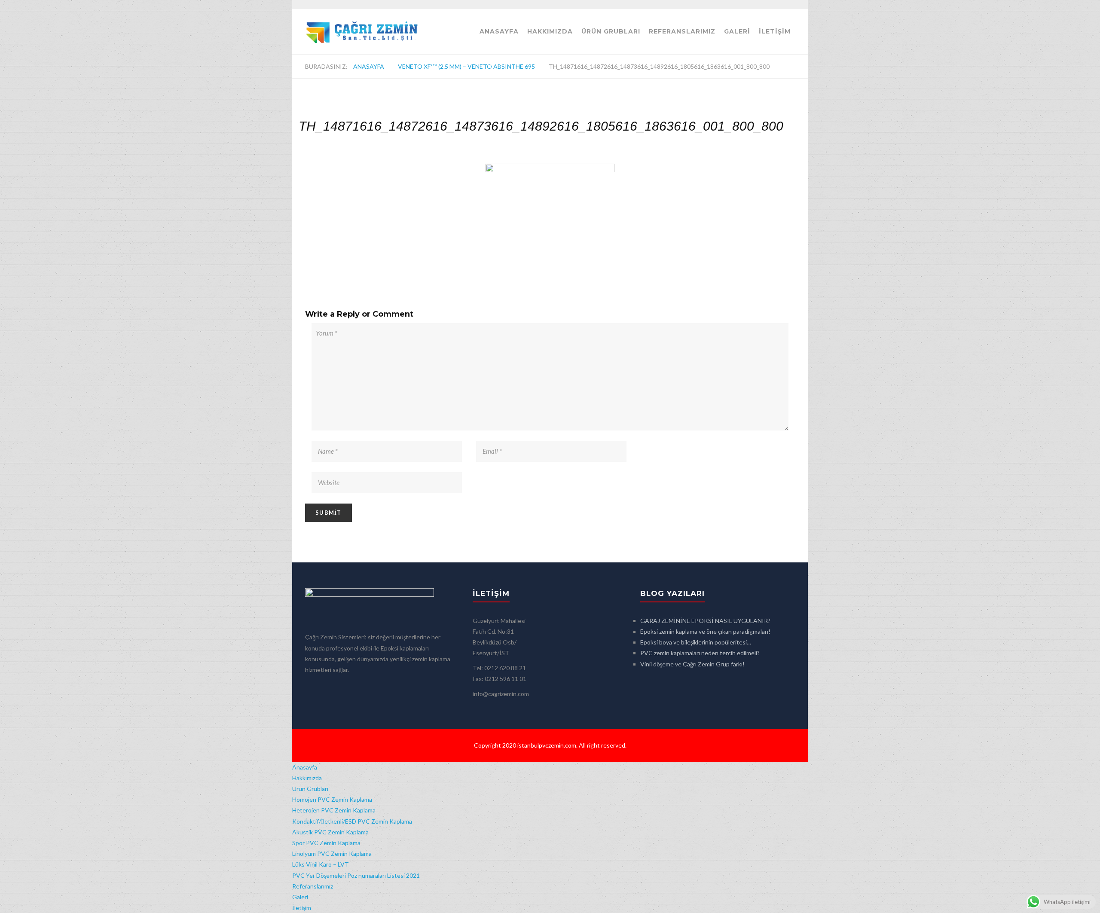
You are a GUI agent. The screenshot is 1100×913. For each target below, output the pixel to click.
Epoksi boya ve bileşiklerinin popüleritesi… (695, 642)
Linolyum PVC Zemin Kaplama (332, 853)
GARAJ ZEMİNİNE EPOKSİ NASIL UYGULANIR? (705, 620)
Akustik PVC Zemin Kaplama (330, 832)
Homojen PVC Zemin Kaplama (332, 799)
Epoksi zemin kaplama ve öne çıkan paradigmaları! (705, 631)
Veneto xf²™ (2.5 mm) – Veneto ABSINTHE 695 (466, 66)
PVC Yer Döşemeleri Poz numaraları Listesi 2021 (356, 875)
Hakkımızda (550, 31)
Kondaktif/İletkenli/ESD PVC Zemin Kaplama (352, 821)
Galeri (737, 31)
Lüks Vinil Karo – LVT (320, 864)
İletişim (775, 31)
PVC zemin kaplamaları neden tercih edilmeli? (700, 653)
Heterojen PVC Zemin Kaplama (334, 810)
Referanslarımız (682, 31)
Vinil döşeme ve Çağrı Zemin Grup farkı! (692, 664)
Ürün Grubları (610, 31)
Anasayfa (499, 31)
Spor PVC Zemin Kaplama (326, 842)
